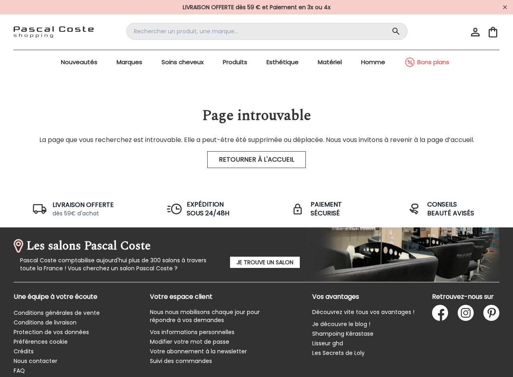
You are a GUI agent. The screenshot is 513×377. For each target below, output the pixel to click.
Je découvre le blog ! (341, 324)
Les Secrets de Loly (338, 353)
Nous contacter (35, 361)
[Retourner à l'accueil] (54, 32)
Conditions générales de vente (57, 313)
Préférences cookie (41, 342)
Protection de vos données (51, 332)
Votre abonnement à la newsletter (198, 351)
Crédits (24, 351)
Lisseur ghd (327, 343)
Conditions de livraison (45, 322)
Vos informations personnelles (192, 332)
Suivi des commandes (181, 361)
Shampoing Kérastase (343, 334)
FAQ (19, 371)
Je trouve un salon (264, 262)
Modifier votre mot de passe (189, 342)
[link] (256, 7)
